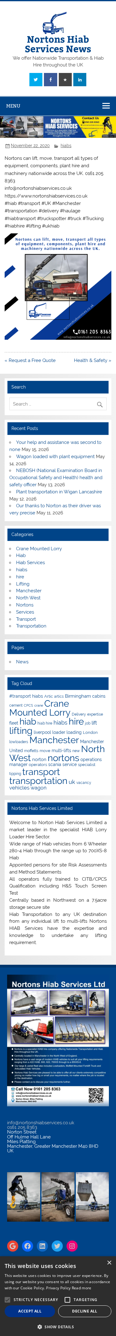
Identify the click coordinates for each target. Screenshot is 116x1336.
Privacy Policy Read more (68, 1288)
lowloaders (18, 742)
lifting (20, 730)
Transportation (31, 626)
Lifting (22, 584)
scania (54, 764)
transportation (38, 780)
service (69, 764)
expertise (95, 714)
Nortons (24, 605)
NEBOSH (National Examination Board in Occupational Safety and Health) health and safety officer (55, 477)
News (22, 662)
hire (20, 577)
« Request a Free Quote (30, 360)
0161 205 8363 (22, 1127)
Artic (48, 696)
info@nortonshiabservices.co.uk (40, 1122)
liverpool (42, 732)
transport (41, 771)
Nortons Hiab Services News (58, 43)
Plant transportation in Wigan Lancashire (59, 492)
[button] (58, 1326)
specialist (86, 764)
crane (38, 705)
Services (25, 612)
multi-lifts (61, 750)
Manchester (28, 591)
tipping (15, 774)
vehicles (19, 788)
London (90, 732)
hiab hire (44, 723)
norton (39, 759)
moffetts (31, 751)
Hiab (21, 555)
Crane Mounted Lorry (39, 548)
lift (94, 723)
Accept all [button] (29, 1311)
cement (16, 705)
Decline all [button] (84, 1311)
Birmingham (78, 696)
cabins (98, 696)
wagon (38, 788)
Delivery (79, 714)
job (87, 723)
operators (38, 764)
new (76, 751)
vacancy (83, 783)
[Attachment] (58, 338)
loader (58, 732)
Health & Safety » (92, 360)
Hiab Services (30, 562)
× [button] (109, 1263)
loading (74, 732)
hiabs (66, 145)
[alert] (58, 1296)
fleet (13, 723)
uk (72, 782)
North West (28, 598)
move (45, 750)
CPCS (28, 705)
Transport (26, 619)
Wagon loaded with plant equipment (55, 456)
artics (59, 696)
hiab (27, 722)
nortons (63, 757)
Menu (13, 106)
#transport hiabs (26, 696)
